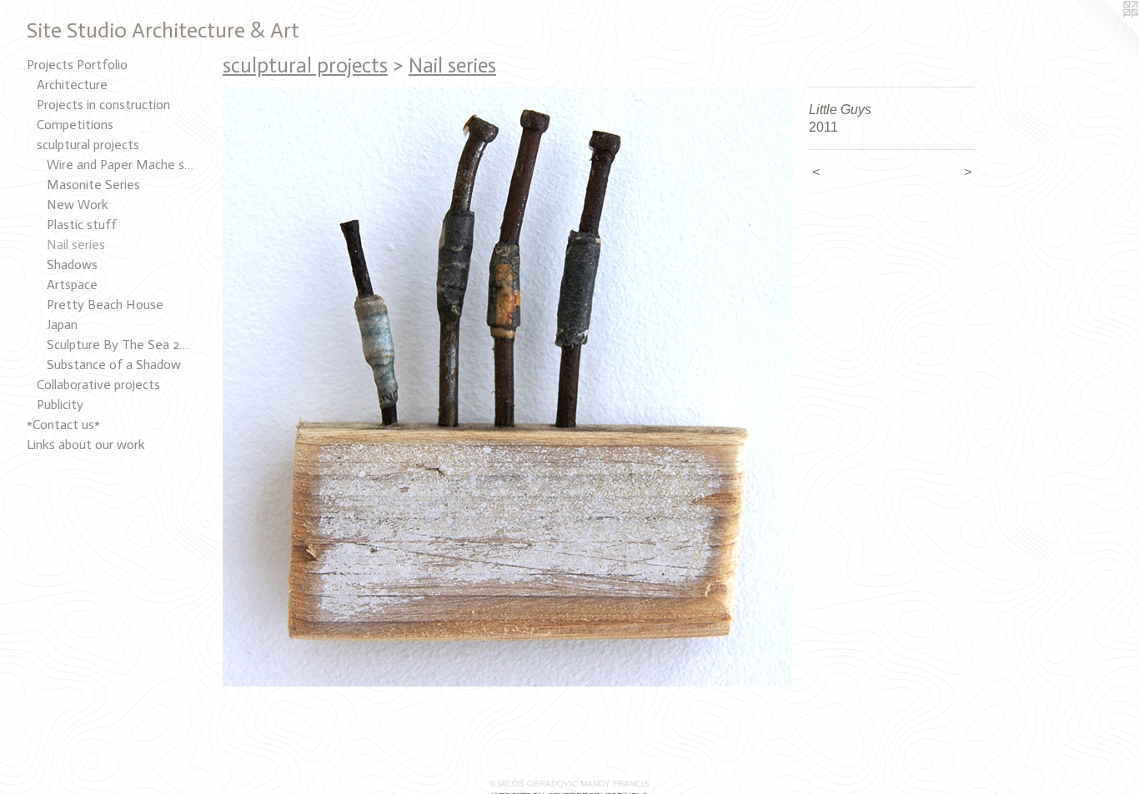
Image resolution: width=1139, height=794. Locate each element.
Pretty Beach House (105, 304)
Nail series (76, 244)
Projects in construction (103, 104)
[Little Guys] (507, 387)
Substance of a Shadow (114, 364)
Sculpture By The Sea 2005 (120, 344)
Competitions (75, 124)
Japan (62, 324)
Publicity (60, 404)
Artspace (72, 284)
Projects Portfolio (77, 64)
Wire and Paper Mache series (120, 164)
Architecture (72, 84)
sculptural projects (88, 144)
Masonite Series (93, 184)
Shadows (72, 264)
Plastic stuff (82, 224)
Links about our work (86, 444)
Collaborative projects (98, 384)
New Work (77, 204)
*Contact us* (63, 424)
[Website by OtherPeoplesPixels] (1105, 33)
